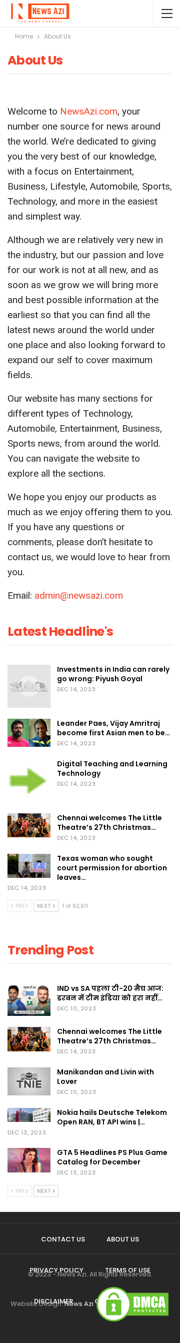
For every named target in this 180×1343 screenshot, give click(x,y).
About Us (122, 1239)
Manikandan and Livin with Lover (105, 1076)
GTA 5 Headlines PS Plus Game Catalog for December (112, 1157)
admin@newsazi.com (78, 595)
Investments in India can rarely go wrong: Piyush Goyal (113, 674)
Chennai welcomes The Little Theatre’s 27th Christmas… (109, 822)
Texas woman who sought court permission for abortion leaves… (112, 867)
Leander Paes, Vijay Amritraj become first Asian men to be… (113, 728)
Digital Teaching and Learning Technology (112, 768)
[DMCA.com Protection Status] (132, 1303)
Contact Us (63, 1239)
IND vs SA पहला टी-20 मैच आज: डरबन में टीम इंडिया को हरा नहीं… (110, 993)
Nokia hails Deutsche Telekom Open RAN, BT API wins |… (112, 1117)
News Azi (79, 1303)
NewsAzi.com (89, 111)
